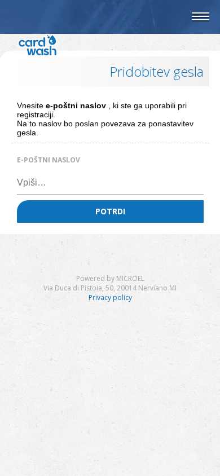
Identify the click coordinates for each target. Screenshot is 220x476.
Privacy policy (110, 297)
